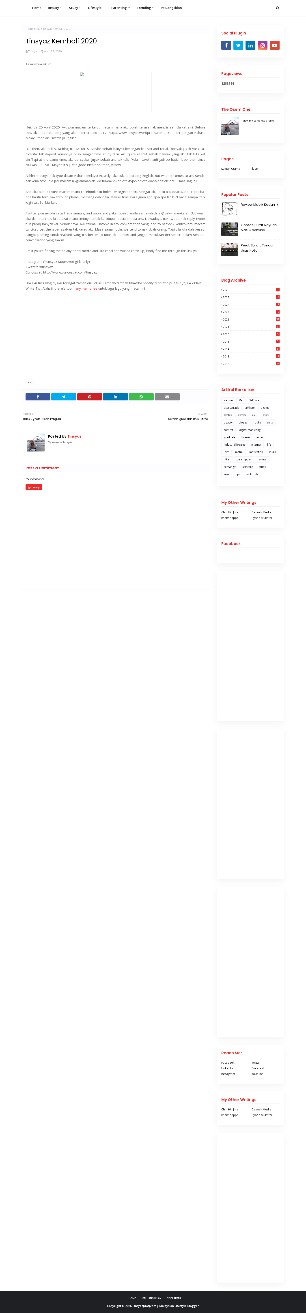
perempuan (244, 459)
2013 (251, 356)
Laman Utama (230, 169)
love (226, 452)
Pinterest (258, 1068)
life (269, 445)
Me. (241, 400)
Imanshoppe (230, 518)
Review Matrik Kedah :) (259, 204)
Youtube (257, 1074)
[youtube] (275, 45)
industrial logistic (234, 445)
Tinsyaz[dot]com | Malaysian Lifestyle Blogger (165, 1306)
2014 (250, 349)
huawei (245, 437)
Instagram (228, 1074)
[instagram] (262, 45)
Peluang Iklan (151, 1298)
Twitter (256, 1063)
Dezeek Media (261, 512)
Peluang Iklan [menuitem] (171, 8)
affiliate (250, 408)
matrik (239, 452)
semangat (230, 467)
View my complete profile (258, 120)
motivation (256, 452)
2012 (251, 364)
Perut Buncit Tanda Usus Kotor (257, 248)
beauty (228, 422)
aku (38, 29)
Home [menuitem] (36, 8)
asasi (266, 415)
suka (227, 474)
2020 (250, 334)
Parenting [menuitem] (119, 8)
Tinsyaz (33, 51)
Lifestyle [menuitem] (94, 8)
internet (256, 445)
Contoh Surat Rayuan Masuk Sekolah (259, 227)
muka (272, 452)
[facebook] (226, 45)
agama (265, 408)
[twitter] (238, 45)
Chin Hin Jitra (229, 512)
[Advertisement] (115, 343)
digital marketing (250, 430)
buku (258, 422)
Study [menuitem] (73, 8)
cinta (270, 422)
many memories (85, 288)
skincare (247, 467)
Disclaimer (174, 1298)
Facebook (228, 1063)
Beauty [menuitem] (53, 8)
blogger (244, 422)
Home (29, 29)
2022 (251, 319)
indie (259, 437)
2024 (251, 305)
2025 (251, 297)
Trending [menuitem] (144, 8)
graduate (229, 437)
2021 (250, 327)
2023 (251, 312)
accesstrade (231, 408)
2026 (250, 290)
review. (262, 459)
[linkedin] (250, 45)
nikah (227, 459)
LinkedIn (227, 1068)
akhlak (228, 415)
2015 (250, 342)
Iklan (255, 169)
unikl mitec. (253, 474)
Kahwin (228, 400)
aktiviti (242, 415)
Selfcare (254, 400)
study (262, 467)
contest (228, 430)
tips (238, 474)
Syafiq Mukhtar (262, 518)
